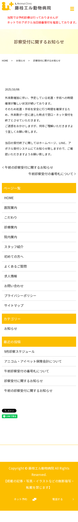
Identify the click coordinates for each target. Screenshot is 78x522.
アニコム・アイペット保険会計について (33, 361)
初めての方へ (13, 256)
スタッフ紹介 (13, 246)
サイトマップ (13, 305)
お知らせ (20, 60)
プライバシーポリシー (20, 295)
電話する (57, 499)
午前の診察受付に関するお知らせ (29, 167)
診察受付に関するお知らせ (23, 380)
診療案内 (10, 227)
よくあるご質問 (15, 266)
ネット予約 (20, 499)
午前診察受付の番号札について (50, 173)
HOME (5, 60)
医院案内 (10, 207)
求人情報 (10, 276)
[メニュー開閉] (72, 9)
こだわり (10, 217)
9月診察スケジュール (19, 351)
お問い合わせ (13, 285)
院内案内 (10, 236)
